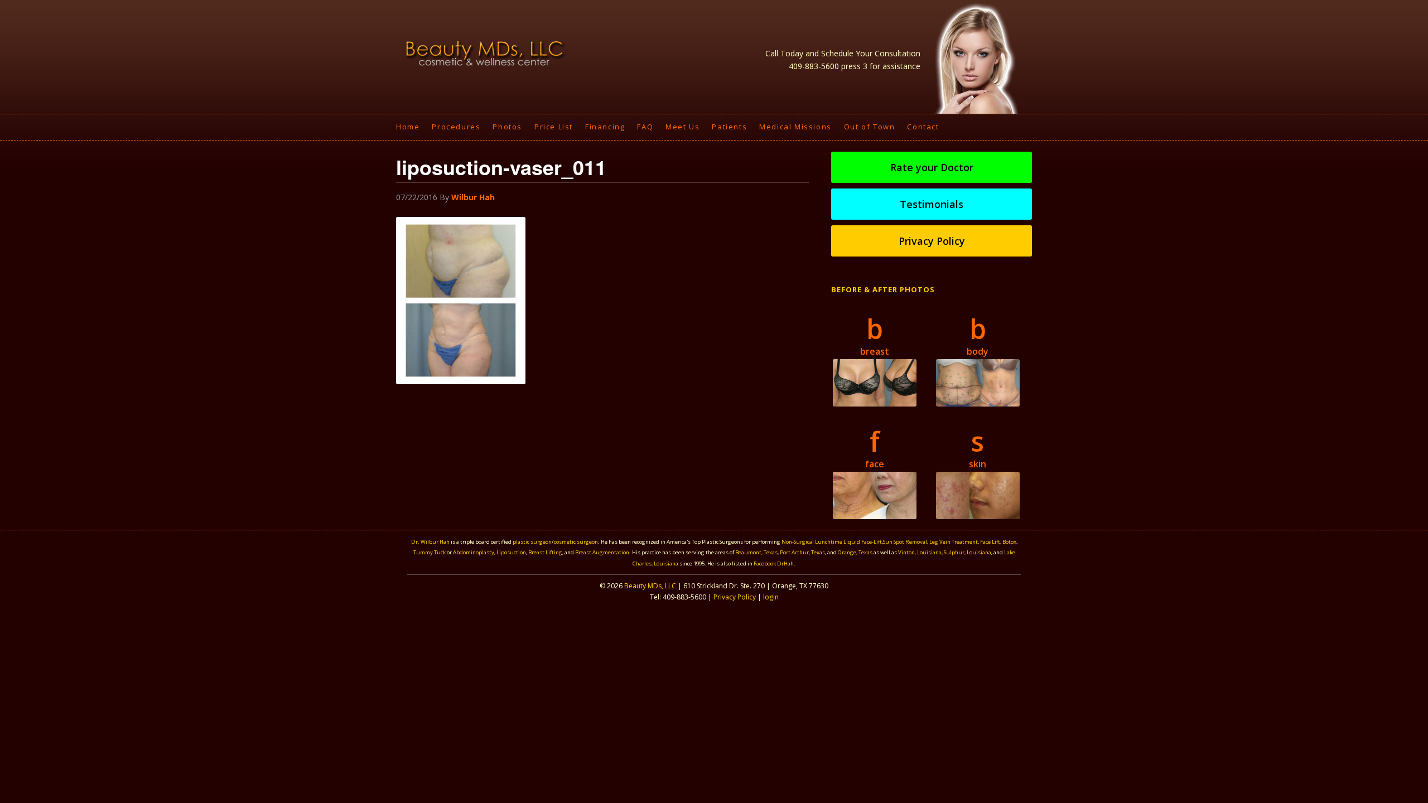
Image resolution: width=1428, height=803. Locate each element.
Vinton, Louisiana (920, 552)
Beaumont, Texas (756, 552)
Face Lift (990, 541)
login (771, 597)
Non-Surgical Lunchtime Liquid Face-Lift (831, 541)
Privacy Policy (932, 241)
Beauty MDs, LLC (650, 586)
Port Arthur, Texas (802, 552)
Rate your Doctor (931, 167)
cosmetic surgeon (576, 541)
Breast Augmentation (602, 552)
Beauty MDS (485, 53)
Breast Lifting (545, 552)
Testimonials (931, 204)
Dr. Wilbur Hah (430, 541)
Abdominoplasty (473, 552)
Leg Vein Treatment (953, 541)
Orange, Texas (856, 552)
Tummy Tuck (429, 552)
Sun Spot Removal (905, 541)
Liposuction (511, 552)
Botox (1009, 541)
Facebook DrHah (774, 563)
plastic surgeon (532, 541)
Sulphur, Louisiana (967, 552)
